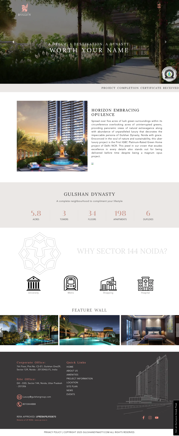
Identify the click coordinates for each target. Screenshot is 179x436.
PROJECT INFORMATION (80, 379)
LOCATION (72, 383)
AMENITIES (72, 375)
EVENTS (71, 394)
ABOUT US (72, 371)
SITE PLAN (72, 387)
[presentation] (1, 330)
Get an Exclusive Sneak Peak (176, 418)
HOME (70, 367)
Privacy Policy (53, 432)
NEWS (70, 391)
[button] (13, 42)
